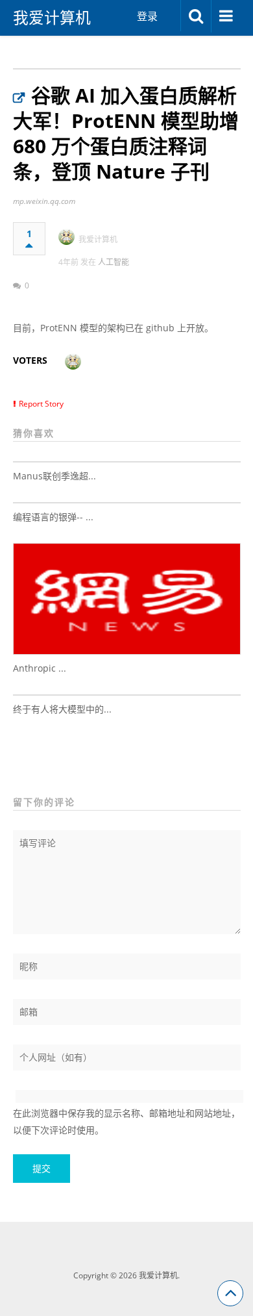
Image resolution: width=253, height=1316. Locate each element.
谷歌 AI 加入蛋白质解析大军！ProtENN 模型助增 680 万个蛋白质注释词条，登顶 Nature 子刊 (126, 133)
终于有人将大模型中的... (62, 709)
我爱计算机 (52, 17)
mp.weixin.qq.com (44, 201)
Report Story (41, 403)
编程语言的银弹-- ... (53, 517)
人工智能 (113, 262)
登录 (147, 16)
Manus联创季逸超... (54, 476)
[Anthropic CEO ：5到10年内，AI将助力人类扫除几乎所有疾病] (127, 599)
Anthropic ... (39, 668)
